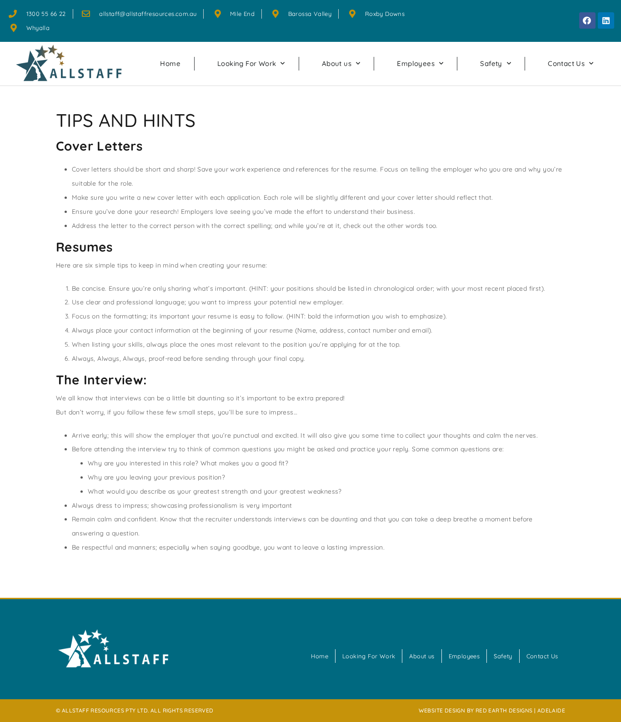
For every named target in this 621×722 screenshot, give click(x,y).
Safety (491, 63)
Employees (416, 63)
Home (170, 63)
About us (336, 63)
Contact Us (566, 63)
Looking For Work (246, 63)
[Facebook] (587, 20)
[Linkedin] (606, 20)
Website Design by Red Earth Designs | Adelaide (492, 710)
